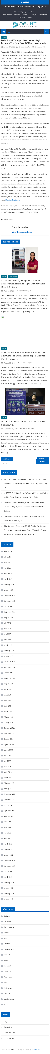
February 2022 (9, 849)
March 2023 (8, 778)
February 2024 (9, 717)
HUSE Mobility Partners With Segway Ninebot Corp (44, 459)
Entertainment (43, 15)
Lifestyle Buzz (9, 949)
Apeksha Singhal (25, 47)
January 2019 (8, 899)
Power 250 (7, 971)
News (6, 960)
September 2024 (9, 678)
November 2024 (9, 667)
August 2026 (8, 551)
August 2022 (8, 816)
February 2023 (9, 783)
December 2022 (9, 794)
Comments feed (9, 1033)
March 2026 (8, 579)
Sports (6, 982)
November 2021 (9, 866)
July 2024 (7, 689)
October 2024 (8, 673)
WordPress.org (9, 1038)
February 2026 (9, 584)
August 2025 (8, 618)
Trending (7, 993)
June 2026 (7, 562)
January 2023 (8, 789)
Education (22, 17)
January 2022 (8, 855)
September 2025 (9, 612)
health (11, 219)
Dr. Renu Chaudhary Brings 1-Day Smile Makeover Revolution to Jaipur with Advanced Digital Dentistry (23, 283)
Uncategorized (9, 999)
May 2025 (7, 634)
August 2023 (8, 750)
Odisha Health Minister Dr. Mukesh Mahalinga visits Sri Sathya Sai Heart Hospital (24, 519)
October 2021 (8, 871)
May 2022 (7, 833)
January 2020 (8, 888)
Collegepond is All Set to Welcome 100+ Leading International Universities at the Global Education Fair (8, 459)
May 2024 (7, 700)
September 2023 (9, 745)
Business (17, 15)
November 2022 (9, 800)
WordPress (35, 1050)
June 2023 (7, 761)
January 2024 (8, 722)
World (6, 1004)
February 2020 (9, 883)
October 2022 (8, 805)
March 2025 (8, 645)
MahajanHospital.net (12, 200)
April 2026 (8, 573)
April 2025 (8, 640)
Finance (6, 933)
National (25, 15)
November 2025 (9, 601)
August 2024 (8, 684)
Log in (6, 1022)
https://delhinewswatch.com (22, 232)
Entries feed (8, 1027)
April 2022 (8, 838)
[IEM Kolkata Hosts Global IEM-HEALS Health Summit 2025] (25, 401)
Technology (8, 988)
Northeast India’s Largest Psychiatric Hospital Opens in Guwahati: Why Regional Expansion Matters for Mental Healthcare (24, 507)
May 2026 (7, 568)
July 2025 (7, 623)
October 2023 (8, 739)
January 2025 (8, 656)
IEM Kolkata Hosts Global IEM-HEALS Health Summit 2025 (23, 423)
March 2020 (8, 877)
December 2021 (9, 860)
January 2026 (8, 590)
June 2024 (7, 695)
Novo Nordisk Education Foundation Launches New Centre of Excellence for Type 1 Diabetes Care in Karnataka (23, 355)
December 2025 (9, 596)
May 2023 (7, 767)
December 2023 (9, 728)
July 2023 (7, 756)
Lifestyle (33, 15)
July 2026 (7, 557)
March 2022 (8, 844)
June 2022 (7, 827)
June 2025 (7, 629)
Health (30, 17)
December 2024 (9, 662)
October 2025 (8, 607)
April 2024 (8, 706)
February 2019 (9, 894)
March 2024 (8, 711)
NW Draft (7, 966)
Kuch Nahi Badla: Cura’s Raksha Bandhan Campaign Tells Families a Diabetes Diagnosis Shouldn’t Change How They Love (25, 483)
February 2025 (9, 651)
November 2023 (9, 734)
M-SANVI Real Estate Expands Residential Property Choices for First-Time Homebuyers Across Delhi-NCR (26, 495)
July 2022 (7, 822)
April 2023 (8, 772)
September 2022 (9, 811)
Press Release (7, 15)
